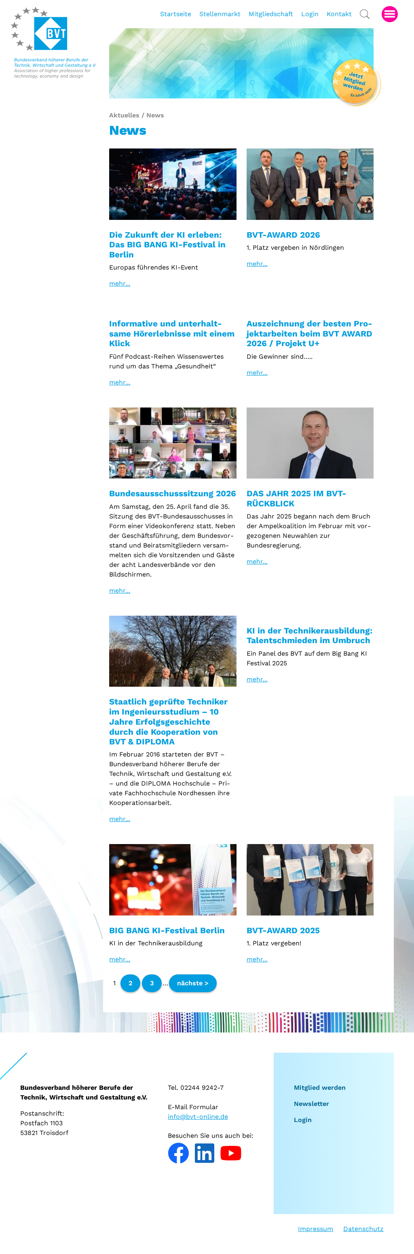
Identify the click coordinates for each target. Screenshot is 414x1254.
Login (303, 1120)
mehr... (119, 283)
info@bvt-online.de (198, 1116)
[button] (390, 14)
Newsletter (311, 1104)
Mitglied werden (320, 1087)
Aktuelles (124, 115)
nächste (191, 983)
